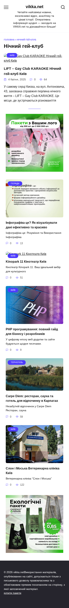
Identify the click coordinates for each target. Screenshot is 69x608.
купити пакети (12, 593)
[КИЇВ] (34, 60)
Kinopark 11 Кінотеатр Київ (26, 261)
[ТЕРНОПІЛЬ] (34, 388)
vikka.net (34, 6)
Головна (9, 40)
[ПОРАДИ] (34, 215)
